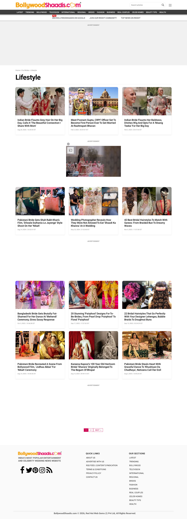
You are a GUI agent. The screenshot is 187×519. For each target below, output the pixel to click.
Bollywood (135, 465)
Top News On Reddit (130, 18)
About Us (90, 458)
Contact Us (92, 477)
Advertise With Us (95, 461)
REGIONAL (81, 12)
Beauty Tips (135, 500)
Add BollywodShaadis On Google (68, 18)
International (136, 473)
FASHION (100, 12)
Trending (134, 461)
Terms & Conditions (96, 469)
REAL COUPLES (123, 12)
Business (133, 489)
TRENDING (29, 12)
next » (98, 430)
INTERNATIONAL (68, 12)
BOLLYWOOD (42, 12)
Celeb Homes (135, 496)
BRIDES (91, 12)
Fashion (133, 485)
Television (134, 469)
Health (132, 504)
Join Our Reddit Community (103, 18)
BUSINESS (111, 12)
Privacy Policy (93, 473)
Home (17, 70)
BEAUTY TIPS (151, 12)
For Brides (25, 70)
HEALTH (162, 12)
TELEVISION (54, 12)
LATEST (20, 12)
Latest (132, 458)
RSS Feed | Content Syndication (102, 465)
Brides (132, 481)
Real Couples (136, 492)
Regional (134, 477)
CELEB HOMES (138, 12)
